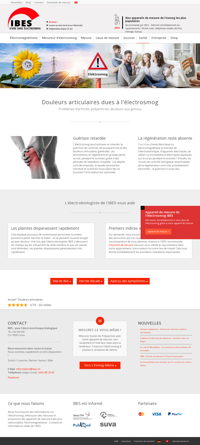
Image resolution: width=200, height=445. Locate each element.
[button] (143, 208)
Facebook (13, 377)
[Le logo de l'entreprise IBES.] (24, 19)
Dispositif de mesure (121, 245)
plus (117, 27)
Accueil (12, 299)
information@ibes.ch (28, 369)
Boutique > (53, 22)
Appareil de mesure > (158, 231)
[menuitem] (16, 2)
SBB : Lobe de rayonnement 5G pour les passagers (161, 356)
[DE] (160, 441)
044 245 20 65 (46, 372)
